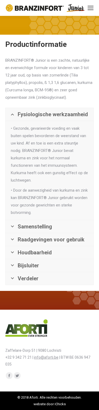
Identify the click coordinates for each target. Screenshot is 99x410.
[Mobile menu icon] (90, 8)
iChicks (60, 404)
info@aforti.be (46, 357)
